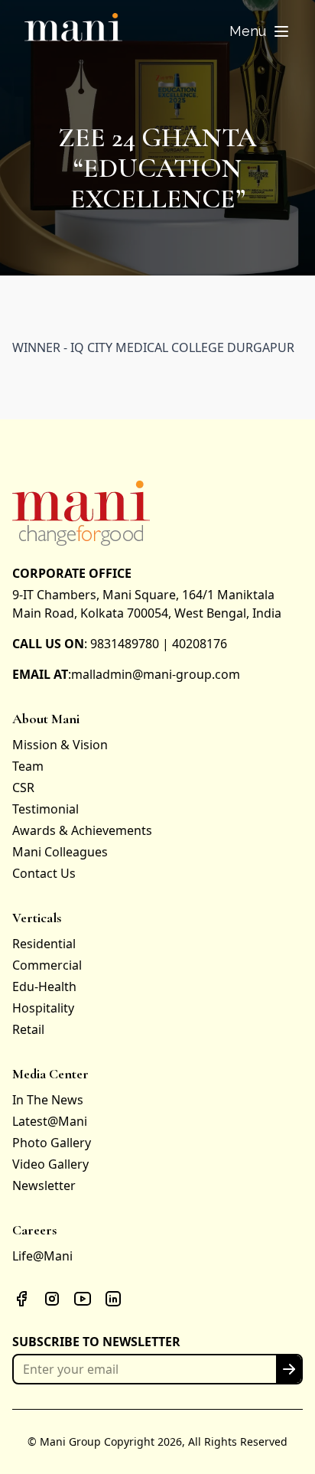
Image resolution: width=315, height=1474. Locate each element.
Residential (44, 943)
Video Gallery (50, 1164)
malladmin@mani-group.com (155, 674)
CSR (23, 787)
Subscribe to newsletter (96, 1341)
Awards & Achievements (82, 830)
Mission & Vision (60, 744)
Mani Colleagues (60, 851)
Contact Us (44, 873)
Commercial (47, 965)
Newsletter (44, 1185)
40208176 (199, 643)
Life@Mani (42, 1255)
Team (28, 766)
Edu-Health (44, 986)
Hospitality (43, 1008)
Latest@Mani (49, 1121)
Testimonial (45, 809)
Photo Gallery (51, 1142)
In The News (47, 1099)
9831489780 (124, 643)
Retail (28, 1029)
